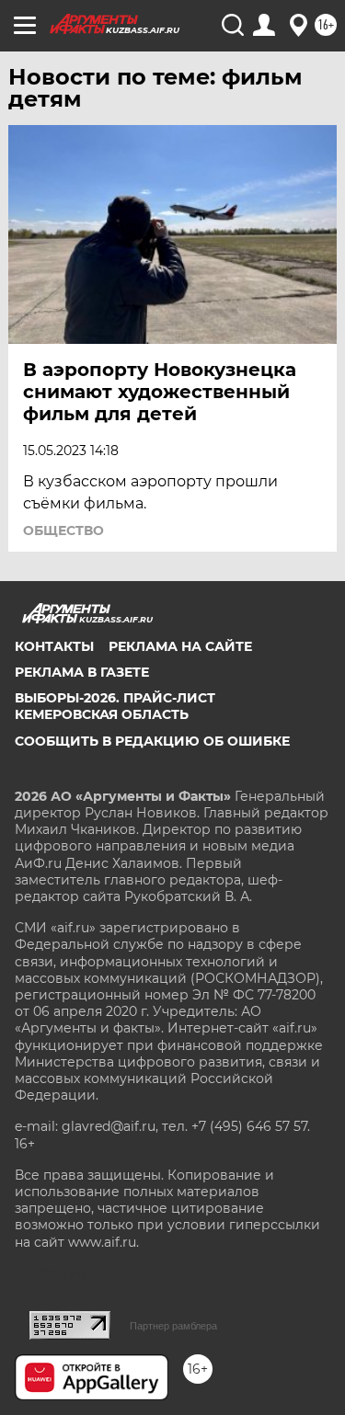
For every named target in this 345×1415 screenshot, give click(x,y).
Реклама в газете (82, 672)
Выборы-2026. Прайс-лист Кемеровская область (115, 706)
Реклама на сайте (180, 646)
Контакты (54, 646)
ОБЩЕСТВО (63, 530)
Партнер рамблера (173, 1325)
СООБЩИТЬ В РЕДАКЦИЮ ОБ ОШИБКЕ (152, 741)
